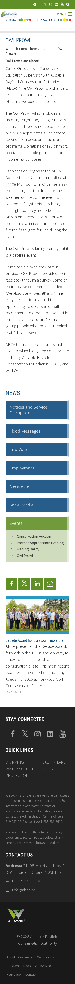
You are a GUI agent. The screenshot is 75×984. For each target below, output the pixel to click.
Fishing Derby (28, 549)
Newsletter (20, 486)
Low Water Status (48, 19)
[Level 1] (64, 19)
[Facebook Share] (12, 584)
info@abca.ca (23, 889)
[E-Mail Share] (50, 584)
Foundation (14, 975)
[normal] (61, 19)
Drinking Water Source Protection (20, 769)
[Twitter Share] (24, 584)
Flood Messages (25, 431)
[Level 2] (67, 19)
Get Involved (42, 966)
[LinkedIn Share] (37, 584)
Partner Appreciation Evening (40, 543)
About (11, 957)
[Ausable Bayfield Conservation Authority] (12, 17)
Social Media (22, 505)
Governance (26, 957)
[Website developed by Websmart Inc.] (16, 915)
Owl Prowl (25, 555)
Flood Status (12, 19)
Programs (13, 966)
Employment (22, 468)
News (13, 392)
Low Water (20, 449)
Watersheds (45, 957)
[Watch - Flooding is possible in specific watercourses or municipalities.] (27, 19)
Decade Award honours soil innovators (35, 640)
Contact (30, 975)
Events (16, 523)
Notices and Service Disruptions (28, 410)
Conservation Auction (34, 536)
